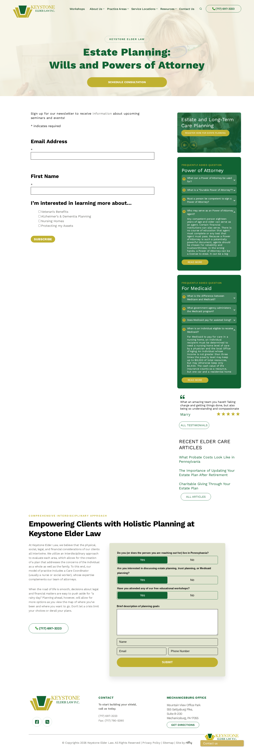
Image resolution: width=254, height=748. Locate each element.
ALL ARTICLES (196, 496)
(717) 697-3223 (224, 8)
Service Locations (143, 9)
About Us (96, 9)
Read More (195, 262)
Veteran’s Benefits (54, 211)
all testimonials (194, 425)
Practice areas (116, 9)
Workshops (77, 9)
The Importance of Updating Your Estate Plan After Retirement (207, 472)
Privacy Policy (151, 742)
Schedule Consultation (127, 82)
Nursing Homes (52, 221)
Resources (167, 9)
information (102, 113)
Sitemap (168, 742)
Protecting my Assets (57, 225)
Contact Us (186, 9)
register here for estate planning (205, 133)
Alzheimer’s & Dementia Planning (66, 216)
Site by (180, 742)
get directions (183, 725)
